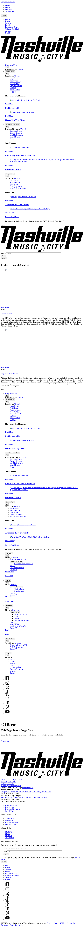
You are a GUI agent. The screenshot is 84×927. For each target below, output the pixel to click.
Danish (7, 33)
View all (20, 69)
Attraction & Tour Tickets (17, 205)
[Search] (2, 225)
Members (9, 606)
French (7, 25)
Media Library (10, 601)
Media (8, 580)
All (7, 67)
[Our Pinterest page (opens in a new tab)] (7, 708)
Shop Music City (28, 788)
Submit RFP (9, 576)
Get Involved (14, 612)
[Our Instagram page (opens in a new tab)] (7, 684)
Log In (7, 634)
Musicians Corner (13, 169)
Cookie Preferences (16, 925)
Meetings (9, 553)
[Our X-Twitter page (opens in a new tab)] (7, 689)
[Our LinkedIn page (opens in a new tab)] (7, 703)
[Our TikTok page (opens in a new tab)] (7, 694)
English (4, 15)
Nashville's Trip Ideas (14, 120)
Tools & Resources (16, 562)
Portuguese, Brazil (11, 27)
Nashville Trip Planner (12, 217)
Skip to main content (8, 2)
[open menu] (4, 225)
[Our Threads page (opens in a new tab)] (7, 699)
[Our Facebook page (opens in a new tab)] (7, 679)
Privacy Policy (52, 923)
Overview (15, 557)
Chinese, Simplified (12, 29)
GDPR (62, 923)
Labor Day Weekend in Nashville (20, 155)
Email (5, 851)
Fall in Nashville (12, 108)
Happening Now (11, 65)
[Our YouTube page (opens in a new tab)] (7, 713)
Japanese (8, 31)
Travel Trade (10, 639)
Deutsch (8, 21)
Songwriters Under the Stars (9, 374)
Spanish (8, 23)
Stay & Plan (10, 174)
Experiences (10, 71)
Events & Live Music (12, 124)
